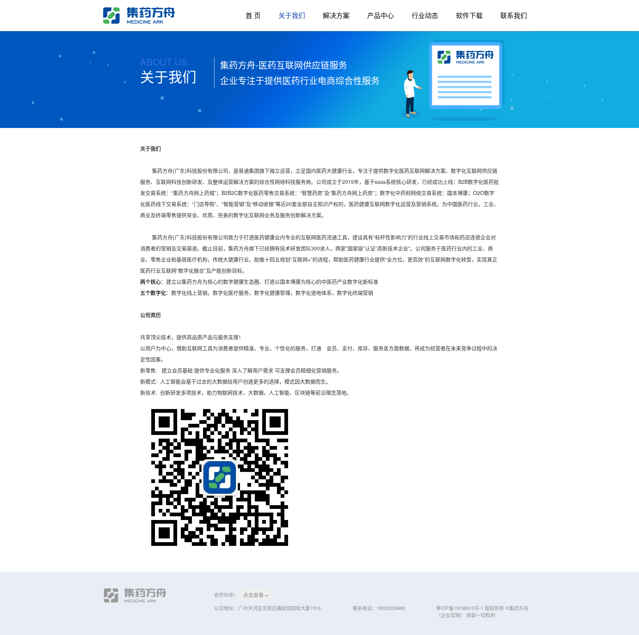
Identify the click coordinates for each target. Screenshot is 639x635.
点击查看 (254, 594)
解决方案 (336, 15)
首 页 (253, 15)
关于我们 (291, 15)
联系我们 (513, 15)
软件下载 (469, 15)
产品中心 (380, 15)
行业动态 (425, 15)
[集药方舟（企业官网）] (153, 15)
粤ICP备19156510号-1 (460, 607)
